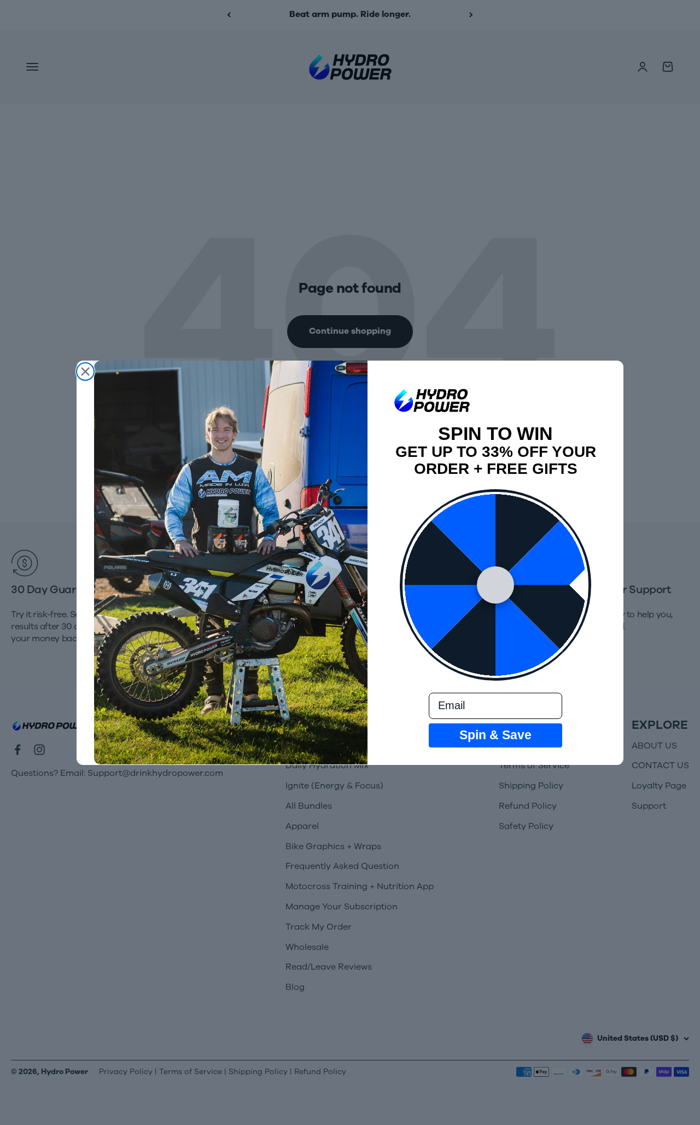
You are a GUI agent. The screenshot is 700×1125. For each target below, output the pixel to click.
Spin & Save (495, 735)
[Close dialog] (85, 371)
